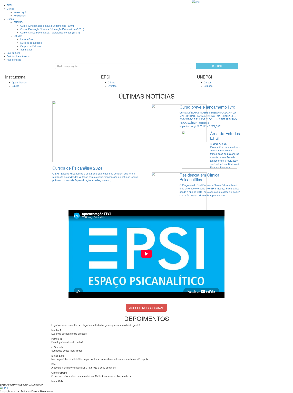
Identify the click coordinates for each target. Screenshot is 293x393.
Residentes (20, 15)
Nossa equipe (21, 12)
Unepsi (10, 19)
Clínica (10, 8)
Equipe (15, 86)
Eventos (112, 86)
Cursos (207, 82)
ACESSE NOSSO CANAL (146, 307)
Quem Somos (19, 82)
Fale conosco (14, 59)
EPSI (9, 5)
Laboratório (26, 39)
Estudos (18, 36)
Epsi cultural (13, 53)
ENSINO (18, 22)
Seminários (26, 49)
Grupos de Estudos (30, 46)
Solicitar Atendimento (18, 56)
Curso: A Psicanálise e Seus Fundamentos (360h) (47, 25)
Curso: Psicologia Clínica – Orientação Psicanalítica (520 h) (52, 29)
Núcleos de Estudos (31, 42)
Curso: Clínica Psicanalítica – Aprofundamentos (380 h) (50, 32)
